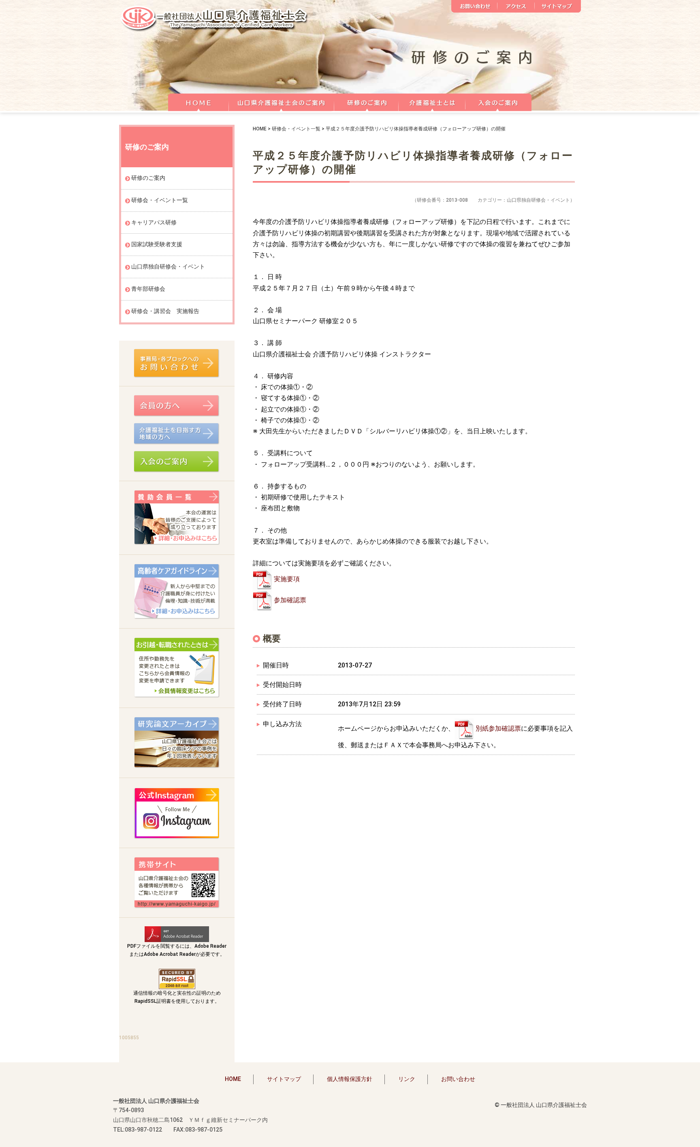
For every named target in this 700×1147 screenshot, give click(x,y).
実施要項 (287, 579)
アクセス (516, 6)
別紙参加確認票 (498, 728)
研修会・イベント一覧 (296, 129)
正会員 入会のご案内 (498, 101)
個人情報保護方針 (349, 1079)
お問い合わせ (474, 6)
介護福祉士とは (432, 101)
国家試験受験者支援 (156, 244)
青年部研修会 (148, 289)
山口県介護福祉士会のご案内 (281, 101)
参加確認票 (290, 600)
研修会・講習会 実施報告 (165, 311)
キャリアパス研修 (154, 222)
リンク (406, 1079)
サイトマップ (558, 6)
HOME (198, 101)
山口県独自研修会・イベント (168, 266)
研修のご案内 (366, 101)
